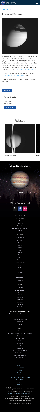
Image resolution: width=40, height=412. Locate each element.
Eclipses (20, 230)
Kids (20, 345)
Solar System (20, 215)
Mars (20, 250)
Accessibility (20, 384)
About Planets (20, 237)
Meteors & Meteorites (20, 319)
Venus (20, 245)
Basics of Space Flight (20, 350)
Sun (20, 221)
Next (35, 181)
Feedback (20, 370)
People (20, 340)
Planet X (20, 280)
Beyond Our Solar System (20, 228)
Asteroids (20, 321)
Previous (4, 181)
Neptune (20, 260)
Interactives (20, 348)
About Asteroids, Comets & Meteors (20, 314)
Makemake (20, 270)
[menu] (37, 3)
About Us (20, 365)
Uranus (20, 257)
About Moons (20, 287)
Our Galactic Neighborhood (10, 7)
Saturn (20, 255)
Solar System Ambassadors (20, 353)
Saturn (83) (20, 299)
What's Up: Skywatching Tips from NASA (20, 333)
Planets (20, 235)
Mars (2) (20, 294)
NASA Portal (20, 379)
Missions (20, 343)
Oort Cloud (20, 225)
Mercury (20, 243)
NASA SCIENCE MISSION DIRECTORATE (20, 377)
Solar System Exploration (10, 3)
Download (10, 107)
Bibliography (20, 368)
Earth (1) (20, 292)
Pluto (20, 265)
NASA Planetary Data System (25, 69)
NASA (2, 3)
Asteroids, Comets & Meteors (20, 311)
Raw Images (6, 9)
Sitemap (20, 382)
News (20, 331)
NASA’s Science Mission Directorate (19, 393)
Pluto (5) (20, 307)
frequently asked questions (14, 75)
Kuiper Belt (20, 223)
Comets (20, 324)
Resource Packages (20, 355)
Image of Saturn (10, 155)
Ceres (20, 267)
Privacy (20, 372)
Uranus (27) (20, 302)
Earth (20, 247)
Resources (20, 336)
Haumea (20, 272)
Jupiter (20, 193)
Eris (20, 275)
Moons (20, 284)
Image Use (20, 375)
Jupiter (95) (20, 297)
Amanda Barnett (24, 396)
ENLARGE (7, 90)
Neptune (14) (20, 304)
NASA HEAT (20, 357)
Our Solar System (20, 218)
